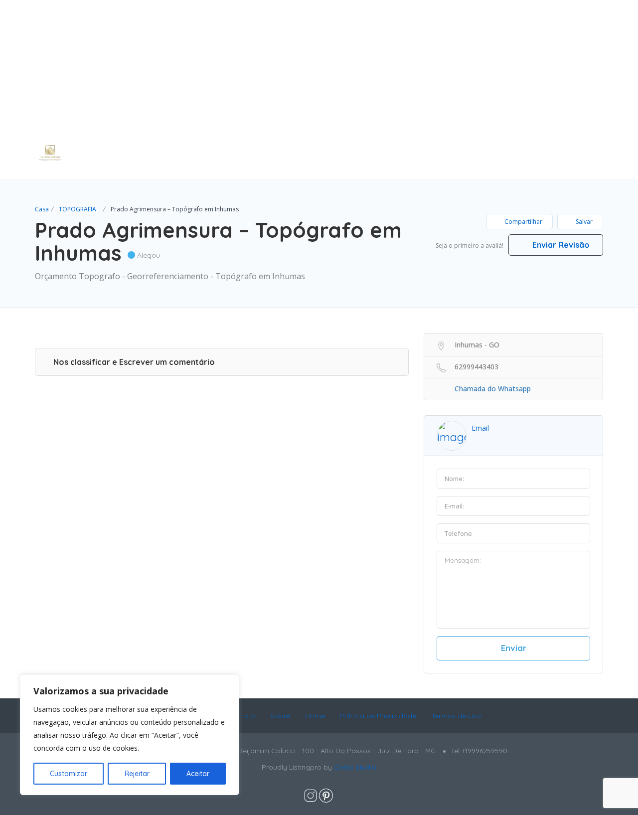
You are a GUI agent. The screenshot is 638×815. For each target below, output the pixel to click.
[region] (129, 734)
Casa (42, 209)
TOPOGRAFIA (77, 209)
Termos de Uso (456, 715)
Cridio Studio (355, 767)
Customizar (68, 773)
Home (315, 715)
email (480, 428)
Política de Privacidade (378, 715)
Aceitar (197, 773)
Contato (242, 715)
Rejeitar (137, 773)
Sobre (280, 715)
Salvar (583, 221)
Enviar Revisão (560, 245)
